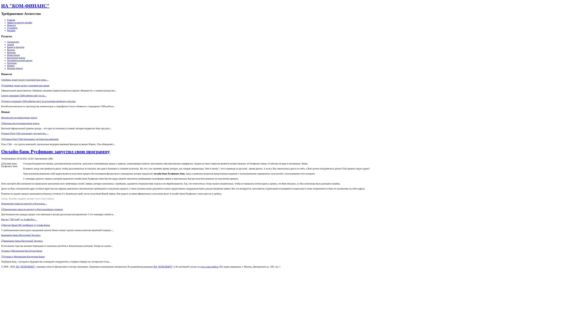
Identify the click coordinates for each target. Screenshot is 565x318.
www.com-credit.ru (209, 266)
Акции (10, 44)
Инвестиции (13, 55)
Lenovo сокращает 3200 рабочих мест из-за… (23, 95)
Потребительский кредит (19, 60)
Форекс (11, 65)
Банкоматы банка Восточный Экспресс (21, 235)
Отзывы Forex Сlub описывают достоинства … (25, 133)
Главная (11, 20)
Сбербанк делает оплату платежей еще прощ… (24, 80)
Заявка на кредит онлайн (19, 22)
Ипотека (11, 52)
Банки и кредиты (15, 47)
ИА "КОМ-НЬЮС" (25, 266)
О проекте (12, 28)
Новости (11, 25)
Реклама (11, 30)
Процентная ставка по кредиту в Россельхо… (24, 203)
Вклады (11, 50)
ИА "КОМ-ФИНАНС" (25, 5)
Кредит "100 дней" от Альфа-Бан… (19, 219)
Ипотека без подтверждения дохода (19, 117)
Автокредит (13, 42)
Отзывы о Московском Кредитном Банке (21, 251)
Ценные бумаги (15, 68)
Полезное (12, 63)
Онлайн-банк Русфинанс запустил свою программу (55, 151)
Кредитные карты (16, 58)
